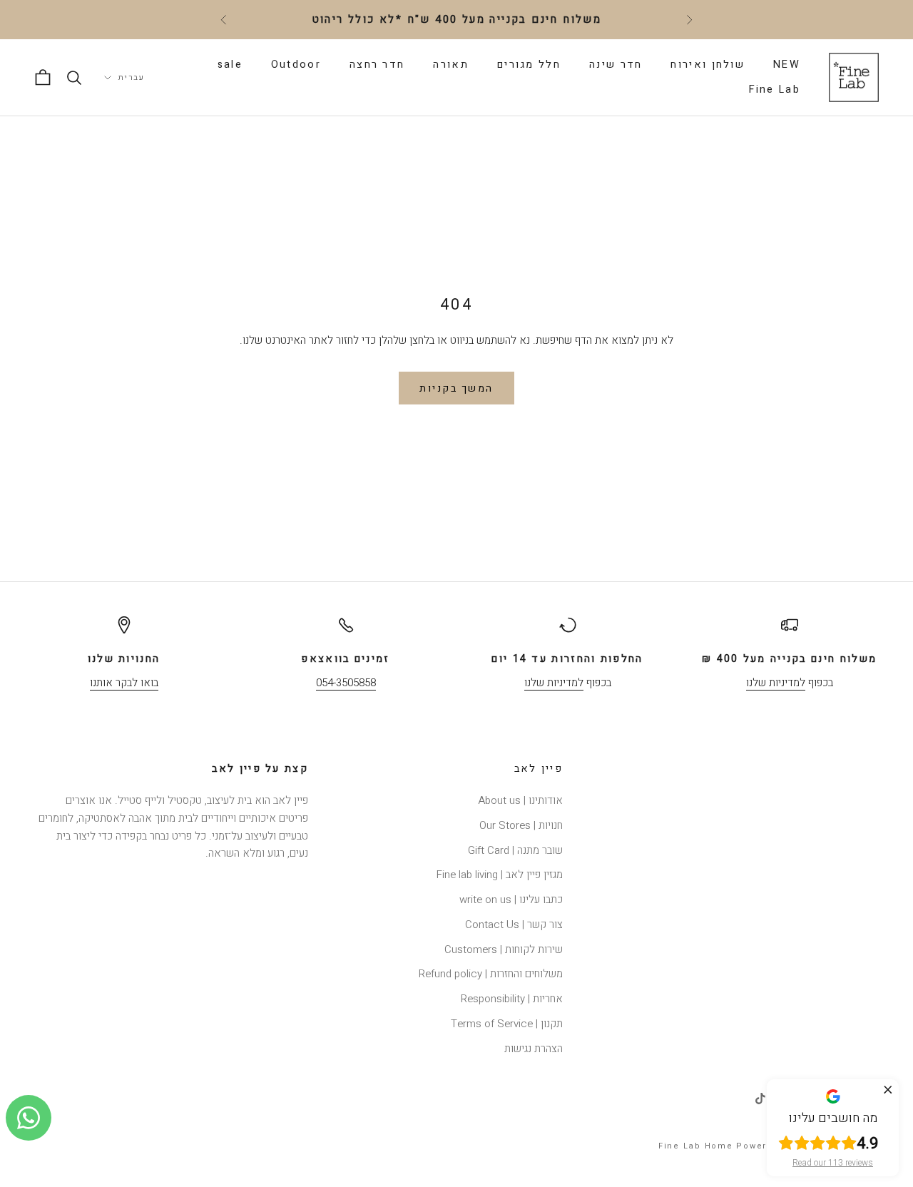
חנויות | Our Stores (521, 825)
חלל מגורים (529, 64)
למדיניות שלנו (775, 683)
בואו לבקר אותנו (124, 683)
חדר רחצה (377, 64)
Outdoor (296, 64)
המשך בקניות (456, 388)
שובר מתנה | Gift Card (515, 850)
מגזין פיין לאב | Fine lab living (500, 874)
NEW (786, 64)
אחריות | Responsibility (512, 999)
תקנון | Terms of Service (507, 1023)
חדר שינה (615, 64)
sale (230, 64)
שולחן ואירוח (707, 64)
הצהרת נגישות (533, 1048)
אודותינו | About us (520, 800)
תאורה (451, 64)
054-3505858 (346, 683)
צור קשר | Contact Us (514, 924)
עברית (131, 77)
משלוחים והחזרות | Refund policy (491, 974)
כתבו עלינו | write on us (511, 899)
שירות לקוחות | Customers (503, 949)
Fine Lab (774, 89)
